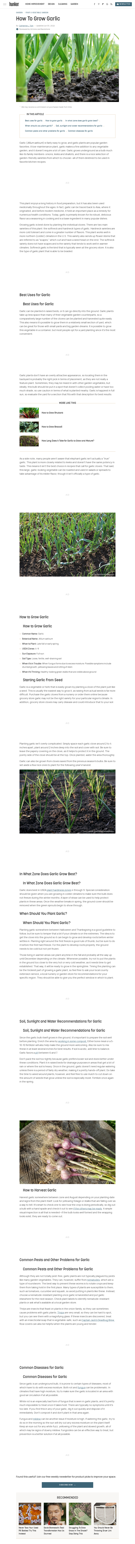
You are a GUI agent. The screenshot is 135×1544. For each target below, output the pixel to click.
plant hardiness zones (59, 890)
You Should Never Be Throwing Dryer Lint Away (103, 1531)
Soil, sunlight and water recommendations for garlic (79, 126)
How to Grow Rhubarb (52, 413)
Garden (74, 4)
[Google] (107, 4)
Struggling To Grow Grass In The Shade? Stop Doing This (78, 1531)
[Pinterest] (98, 4)
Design (51, 4)
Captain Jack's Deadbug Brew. (98, 1320)
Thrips (60, 1313)
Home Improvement (35, 4)
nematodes (93, 1280)
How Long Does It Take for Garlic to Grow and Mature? (68, 441)
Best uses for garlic (33, 121)
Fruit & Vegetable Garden (37, 13)
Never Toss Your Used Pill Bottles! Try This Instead (28, 1531)
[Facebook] (94, 4)
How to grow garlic (53, 121)
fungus (81, 1388)
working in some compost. (72, 1041)
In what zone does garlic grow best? (81, 121)
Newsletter (124, 4)
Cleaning (62, 4)
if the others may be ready (87, 1209)
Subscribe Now (66, 1485)
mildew (37, 1419)
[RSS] (111, 4)
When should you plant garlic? (39, 126)
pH (36, 1053)
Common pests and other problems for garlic (45, 131)
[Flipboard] (103, 4)
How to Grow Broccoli (52, 427)
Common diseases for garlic (80, 131)
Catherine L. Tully (26, 26)
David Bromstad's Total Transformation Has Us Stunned (54, 1531)
